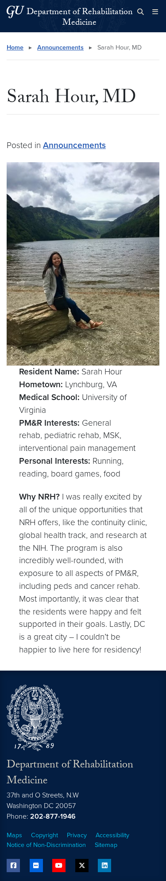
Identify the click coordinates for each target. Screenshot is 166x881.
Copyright (44, 835)
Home (15, 47)
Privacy (77, 835)
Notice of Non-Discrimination (46, 845)
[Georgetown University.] (15, 11)
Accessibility (112, 835)
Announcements (60, 47)
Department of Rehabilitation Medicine (80, 18)
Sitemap (106, 845)
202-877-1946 (53, 816)
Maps (14, 835)
